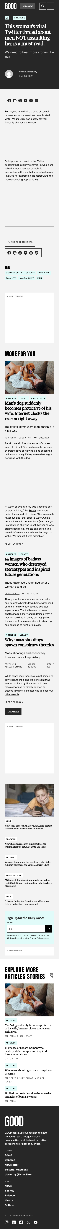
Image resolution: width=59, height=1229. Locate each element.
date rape (44, 273)
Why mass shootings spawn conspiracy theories (29, 642)
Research (11, 839)
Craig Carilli (12, 594)
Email (11, 922)
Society (9, 1190)
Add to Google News (22, 242)
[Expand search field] (42, 6)
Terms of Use (43, 935)
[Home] (7, 18)
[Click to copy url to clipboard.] (36, 100)
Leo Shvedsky (29, 71)
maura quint (27, 278)
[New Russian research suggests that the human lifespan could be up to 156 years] (29, 841)
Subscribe (28, 6)
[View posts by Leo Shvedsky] (9, 74)
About (8, 1155)
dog (27, 458)
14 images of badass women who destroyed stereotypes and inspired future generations (27, 566)
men (39, 278)
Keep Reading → (14, 543)
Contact (10, 1160)
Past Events (38, 398)
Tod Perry (10, 438)
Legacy (24, 398)
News (8, 1185)
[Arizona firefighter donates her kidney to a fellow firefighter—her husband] (29, 898)
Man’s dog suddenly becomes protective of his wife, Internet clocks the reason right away (28, 410)
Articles (19, 17)
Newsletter (11, 1164)
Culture (9, 1205)
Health (9, 1200)
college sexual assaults (20, 273)
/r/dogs (31, 514)
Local (9, 896)
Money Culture (13, 875)
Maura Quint (18, 118)
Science (10, 1195)
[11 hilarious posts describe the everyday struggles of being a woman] (29, 1094)
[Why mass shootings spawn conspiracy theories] (29, 1073)
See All (51, 975)
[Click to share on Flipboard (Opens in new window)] (25, 100)
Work (8, 821)
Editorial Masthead (16, 1169)
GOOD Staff (25, 438)
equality (11, 278)
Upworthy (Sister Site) (18, 1174)
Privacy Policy (14, 938)
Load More (13, 711)
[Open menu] (50, 6)
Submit (50, 929)
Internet (11, 857)
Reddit (32, 510)
